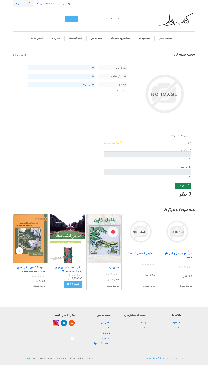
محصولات (144, 38)
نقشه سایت (177, 322)
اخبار (144, 327)
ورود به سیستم (65, 3)
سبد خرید (106, 338)
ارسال (27, 358)
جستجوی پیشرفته (121, 38)
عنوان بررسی (185, 149)
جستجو (142, 322)
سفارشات (106, 327)
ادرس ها (106, 333)
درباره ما (55, 38)
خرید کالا (74, 284)
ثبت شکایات (75, 38)
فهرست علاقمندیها (102, 343)
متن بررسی (186, 167)
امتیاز (189, 142)
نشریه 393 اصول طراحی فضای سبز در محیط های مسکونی (31, 269)
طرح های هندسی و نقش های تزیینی (178, 255)
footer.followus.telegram (64, 323)
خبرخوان (72, 323)
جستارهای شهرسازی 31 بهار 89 (141, 253)
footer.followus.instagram (56, 323)
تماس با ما (37, 38)
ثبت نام (80, 3)
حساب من (97, 38)
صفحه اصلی (165, 38)
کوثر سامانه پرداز (154, 358)
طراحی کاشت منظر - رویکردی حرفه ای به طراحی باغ (68, 269)
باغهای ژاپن (114, 267)
